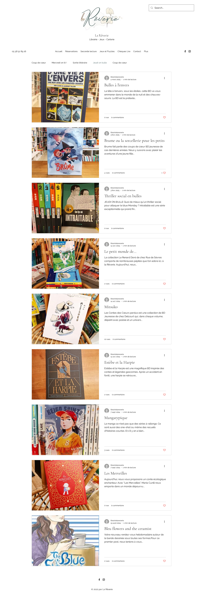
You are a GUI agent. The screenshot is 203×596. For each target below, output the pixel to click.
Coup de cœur (39, 62)
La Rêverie (102, 35)
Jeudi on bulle (100, 62)
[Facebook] (185, 51)
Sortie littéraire (80, 62)
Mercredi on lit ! (59, 62)
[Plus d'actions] (165, 78)
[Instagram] (189, 51)
